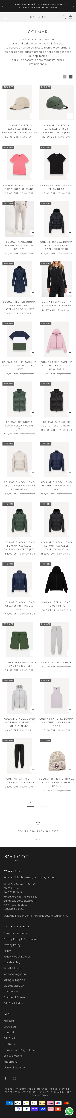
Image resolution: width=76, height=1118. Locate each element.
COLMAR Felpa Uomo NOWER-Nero (56, 604)
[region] (38, 827)
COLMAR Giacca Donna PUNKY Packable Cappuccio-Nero (56, 245)
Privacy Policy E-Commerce (21, 939)
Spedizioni (10, 1026)
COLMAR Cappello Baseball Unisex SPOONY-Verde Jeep (56, 129)
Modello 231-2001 (14, 985)
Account (9, 1021)
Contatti (9, 1032)
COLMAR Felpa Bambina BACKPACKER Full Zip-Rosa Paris (56, 365)
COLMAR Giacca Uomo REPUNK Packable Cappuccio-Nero (56, 546)
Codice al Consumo (16, 997)
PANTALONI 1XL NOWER (56, 662)
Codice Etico (11, 991)
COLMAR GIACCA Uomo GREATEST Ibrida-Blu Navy (19, 606)
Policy (7, 951)
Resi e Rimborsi (13, 1056)
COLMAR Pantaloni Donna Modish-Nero (19, 780)
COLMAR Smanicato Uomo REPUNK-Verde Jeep (19, 425)
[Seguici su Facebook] (5, 1078)
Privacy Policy (12, 945)
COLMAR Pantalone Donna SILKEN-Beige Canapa (19, 245)
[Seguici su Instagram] (14, 1078)
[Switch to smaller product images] (70, 77)
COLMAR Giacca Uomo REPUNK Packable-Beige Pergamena (19, 486)
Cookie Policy (12, 962)
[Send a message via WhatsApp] (69, 1111)
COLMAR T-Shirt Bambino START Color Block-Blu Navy (19, 365)
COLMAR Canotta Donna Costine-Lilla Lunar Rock (56, 722)
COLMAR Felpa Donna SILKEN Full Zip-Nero (57, 303)
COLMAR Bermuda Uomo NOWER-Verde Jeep (19, 664)
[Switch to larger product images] (64, 77)
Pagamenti (10, 1062)
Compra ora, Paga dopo (19, 1050)
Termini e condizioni (16, 933)
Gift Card (9, 1038)
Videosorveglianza (15, 974)
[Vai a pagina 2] (45, 803)
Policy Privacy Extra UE (17, 956)
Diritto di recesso (14, 1067)
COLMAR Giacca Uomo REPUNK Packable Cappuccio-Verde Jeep (19, 546)
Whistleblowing (13, 968)
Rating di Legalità (14, 980)
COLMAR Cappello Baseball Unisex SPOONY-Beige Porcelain (19, 129)
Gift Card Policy (13, 1003)
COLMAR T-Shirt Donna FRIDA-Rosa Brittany (19, 187)
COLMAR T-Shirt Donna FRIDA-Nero (56, 187)
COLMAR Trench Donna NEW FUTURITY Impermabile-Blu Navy (19, 305)
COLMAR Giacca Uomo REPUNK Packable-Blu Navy (56, 486)
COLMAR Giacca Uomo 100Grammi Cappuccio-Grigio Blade (19, 722)
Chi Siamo (10, 1044)
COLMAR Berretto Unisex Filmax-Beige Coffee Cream (56, 782)
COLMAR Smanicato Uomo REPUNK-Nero (56, 423)
